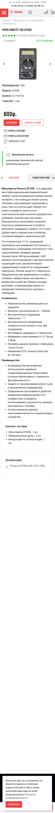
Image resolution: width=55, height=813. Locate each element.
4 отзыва (21, 35)
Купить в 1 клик (33, 122)
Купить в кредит (17, 130)
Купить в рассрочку (18, 135)
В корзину (11, 122)
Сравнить (10, 40)
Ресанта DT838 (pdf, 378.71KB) (27, 465)
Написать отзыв (36, 35)
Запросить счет (16, 141)
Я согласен (14, 804)
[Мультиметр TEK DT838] (27, 63)
